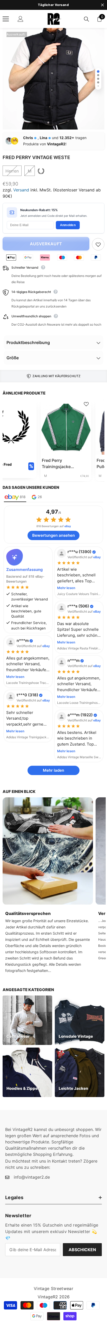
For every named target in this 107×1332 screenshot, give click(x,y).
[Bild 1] (98, 71)
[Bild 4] (98, 82)
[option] (53, 5)
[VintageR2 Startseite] (53, 19)
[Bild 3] (98, 79)
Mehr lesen (66, 588)
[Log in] (20, 19)
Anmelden (68, 225)
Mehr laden (53, 770)
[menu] (6, 19)
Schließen (102, 5)
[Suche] (86, 19)
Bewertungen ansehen (53, 535)
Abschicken (82, 1249)
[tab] (15, 497)
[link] (48, 851)
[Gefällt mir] (98, 244)
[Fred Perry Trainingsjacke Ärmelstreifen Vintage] (66, 427)
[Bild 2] (98, 75)
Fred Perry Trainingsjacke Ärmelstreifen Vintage (63, 464)
